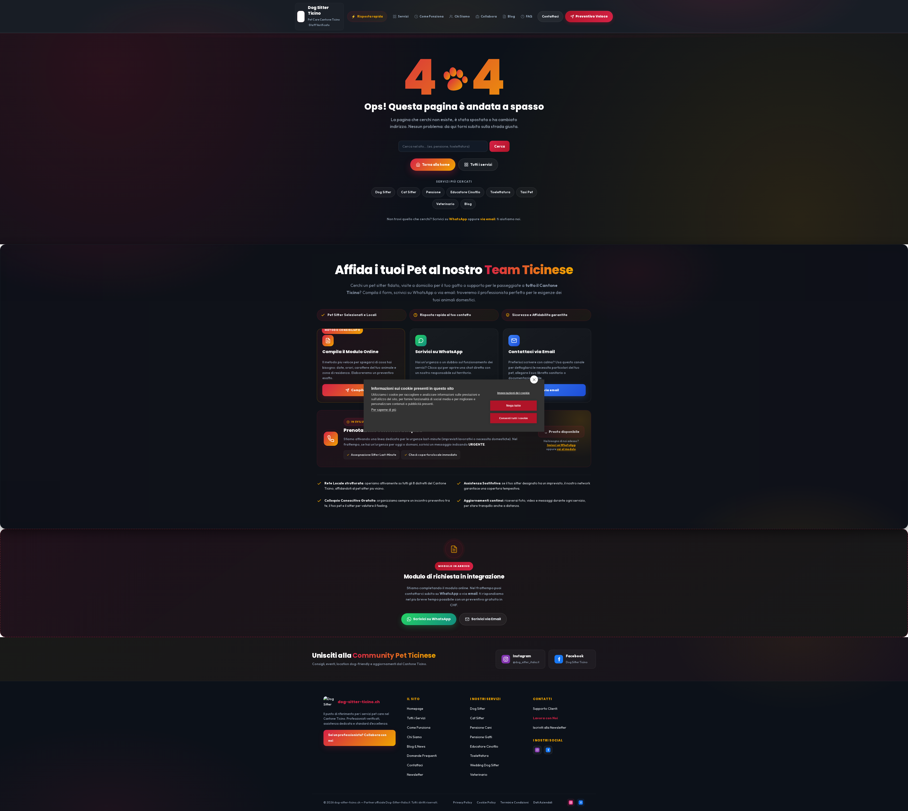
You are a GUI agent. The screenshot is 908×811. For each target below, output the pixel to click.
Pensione (433, 192)
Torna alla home (436, 164)
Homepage (415, 708)
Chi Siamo (414, 737)
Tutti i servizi (481, 164)
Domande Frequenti (422, 756)
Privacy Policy (462, 802)
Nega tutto (513, 405)
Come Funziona (418, 727)
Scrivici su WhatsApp (432, 619)
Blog (468, 204)
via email (487, 219)
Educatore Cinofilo (465, 192)
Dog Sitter (383, 192)
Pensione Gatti (481, 737)
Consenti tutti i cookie (513, 417)
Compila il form (364, 390)
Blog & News (416, 746)
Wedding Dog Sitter (484, 765)
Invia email (550, 390)
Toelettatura (500, 192)
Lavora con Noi (545, 718)
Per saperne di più (383, 410)
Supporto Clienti (545, 708)
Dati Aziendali (542, 802)
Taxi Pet (526, 192)
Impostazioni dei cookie (513, 393)
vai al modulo (566, 449)
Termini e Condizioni (514, 802)
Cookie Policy (486, 802)
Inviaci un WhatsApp (561, 445)
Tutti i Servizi (416, 718)
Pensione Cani (481, 727)
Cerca (499, 146)
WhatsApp (458, 219)
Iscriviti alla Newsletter (549, 727)
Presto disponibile (564, 432)
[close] (534, 379)
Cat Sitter (408, 192)
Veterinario (445, 204)
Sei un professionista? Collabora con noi (357, 737)
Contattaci (415, 765)
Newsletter (415, 774)
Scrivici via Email (486, 619)
